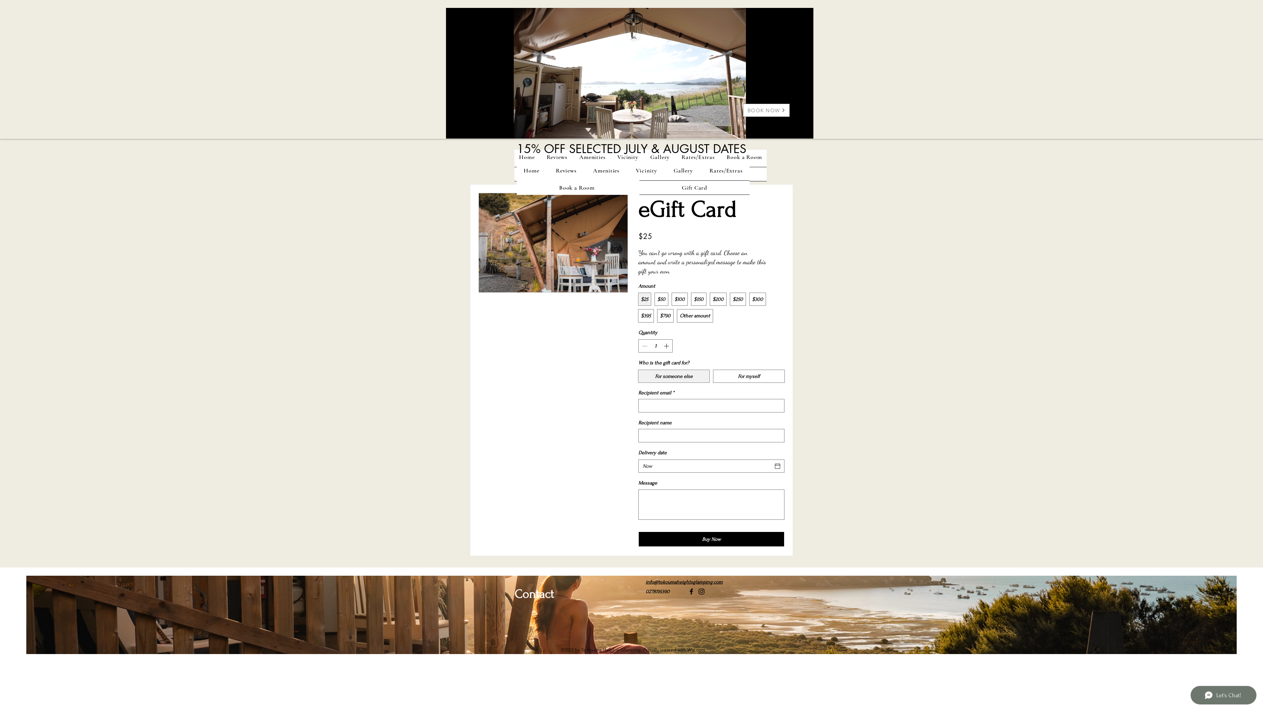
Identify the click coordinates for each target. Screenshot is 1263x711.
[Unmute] (465, 129)
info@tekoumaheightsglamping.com (684, 582)
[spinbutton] (655, 346)
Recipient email (656, 393)
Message (647, 483)
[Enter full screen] (804, 129)
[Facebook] (691, 591)
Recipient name (655, 423)
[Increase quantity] (667, 346)
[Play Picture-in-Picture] (793, 129)
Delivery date (652, 453)
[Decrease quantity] (644, 346)
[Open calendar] (777, 466)
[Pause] (454, 129)
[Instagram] (702, 591)
